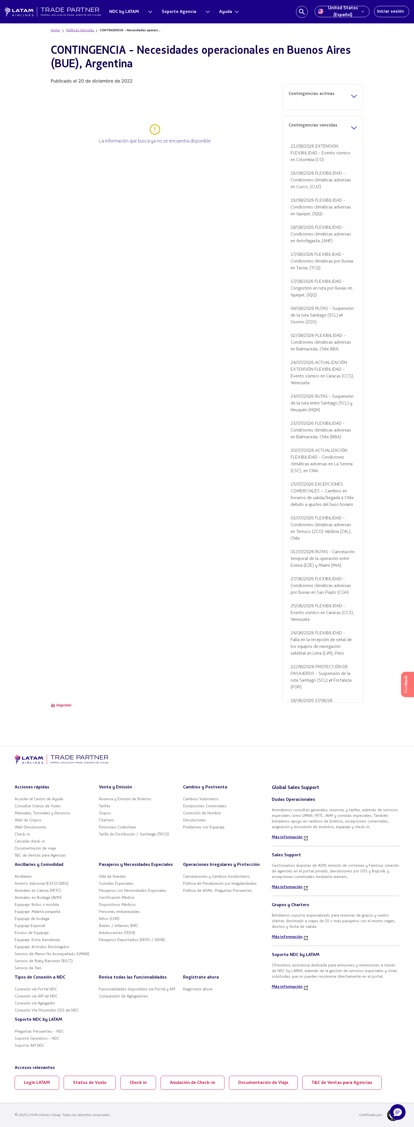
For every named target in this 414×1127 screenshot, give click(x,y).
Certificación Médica (116, 898)
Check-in (22, 834)
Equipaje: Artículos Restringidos (42, 947)
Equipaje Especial (30, 926)
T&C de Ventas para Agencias (40, 855)
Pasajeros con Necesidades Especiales (132, 891)
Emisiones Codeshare (117, 827)
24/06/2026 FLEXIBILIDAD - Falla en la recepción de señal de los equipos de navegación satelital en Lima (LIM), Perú (321, 643)
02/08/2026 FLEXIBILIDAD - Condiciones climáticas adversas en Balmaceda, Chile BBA (321, 343)
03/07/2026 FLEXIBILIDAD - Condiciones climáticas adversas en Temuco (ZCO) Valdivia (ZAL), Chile (321, 528)
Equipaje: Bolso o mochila (37, 905)
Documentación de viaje (35, 848)
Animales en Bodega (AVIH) (38, 898)
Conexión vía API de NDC (36, 996)
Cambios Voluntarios (201, 799)
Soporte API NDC (29, 1046)
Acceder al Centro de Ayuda (39, 799)
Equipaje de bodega (32, 919)
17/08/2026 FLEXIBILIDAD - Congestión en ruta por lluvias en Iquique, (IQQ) (321, 288)
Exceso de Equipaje (32, 933)
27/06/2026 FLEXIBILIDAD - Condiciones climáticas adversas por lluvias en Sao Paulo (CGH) (321, 586)
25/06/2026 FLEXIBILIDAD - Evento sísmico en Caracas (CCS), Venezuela (322, 613)
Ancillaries (23, 877)
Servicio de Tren (28, 968)
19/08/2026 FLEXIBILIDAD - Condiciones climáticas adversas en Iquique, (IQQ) (321, 207)
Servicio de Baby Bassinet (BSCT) (44, 961)
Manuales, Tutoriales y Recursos (42, 813)
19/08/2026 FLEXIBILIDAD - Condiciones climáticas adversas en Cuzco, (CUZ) (321, 180)
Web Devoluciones (30, 827)
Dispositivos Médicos (117, 905)
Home (55, 30)
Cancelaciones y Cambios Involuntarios (216, 877)
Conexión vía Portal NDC (36, 989)
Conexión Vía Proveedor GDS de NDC (47, 1010)
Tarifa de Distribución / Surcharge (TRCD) (134, 834)
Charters (106, 820)
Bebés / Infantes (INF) (118, 926)
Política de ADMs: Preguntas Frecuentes (217, 891)
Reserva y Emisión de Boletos (125, 799)
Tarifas (104, 806)
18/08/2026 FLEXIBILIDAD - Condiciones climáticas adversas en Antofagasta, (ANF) (321, 234)
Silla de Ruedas (112, 877)
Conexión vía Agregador (35, 1003)
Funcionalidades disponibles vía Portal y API (137, 989)
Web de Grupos (28, 820)
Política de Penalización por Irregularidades (220, 884)
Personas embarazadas (119, 912)
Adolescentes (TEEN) (117, 933)
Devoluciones (194, 820)
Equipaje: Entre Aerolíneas (37, 940)
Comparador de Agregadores (123, 996)
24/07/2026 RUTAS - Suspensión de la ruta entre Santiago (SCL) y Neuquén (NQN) (322, 403)
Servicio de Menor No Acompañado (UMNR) (52, 954)
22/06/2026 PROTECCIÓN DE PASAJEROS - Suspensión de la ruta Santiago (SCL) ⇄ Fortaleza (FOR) (321, 677)
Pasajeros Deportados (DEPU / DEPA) (132, 940)
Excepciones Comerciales (204, 806)
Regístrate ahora (197, 989)
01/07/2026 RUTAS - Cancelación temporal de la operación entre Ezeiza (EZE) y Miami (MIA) (323, 559)
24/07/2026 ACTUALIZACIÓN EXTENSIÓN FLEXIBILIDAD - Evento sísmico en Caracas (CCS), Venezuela (322, 373)
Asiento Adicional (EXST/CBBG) (41, 884)
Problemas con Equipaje (203, 827)
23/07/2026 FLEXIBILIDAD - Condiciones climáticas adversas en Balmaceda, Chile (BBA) (321, 430)
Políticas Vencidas (80, 30)
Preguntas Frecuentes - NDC (39, 1032)
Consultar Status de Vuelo (38, 806)
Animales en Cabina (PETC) (38, 891)
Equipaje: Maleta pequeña (37, 912)
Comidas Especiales (116, 884)
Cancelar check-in (30, 841)
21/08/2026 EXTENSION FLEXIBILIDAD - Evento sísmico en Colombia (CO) (320, 153)
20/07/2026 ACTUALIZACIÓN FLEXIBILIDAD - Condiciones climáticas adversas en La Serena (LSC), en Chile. (322, 460)
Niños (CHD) (109, 919)
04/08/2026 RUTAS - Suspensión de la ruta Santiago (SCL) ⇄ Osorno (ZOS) (322, 315)
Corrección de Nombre (202, 813)
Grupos (105, 813)
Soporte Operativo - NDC (37, 1039)
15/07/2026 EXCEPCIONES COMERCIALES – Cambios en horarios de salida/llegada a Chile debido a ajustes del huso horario (322, 494)
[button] (398, 1112)
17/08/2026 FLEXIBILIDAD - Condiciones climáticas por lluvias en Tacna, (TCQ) (322, 261)
